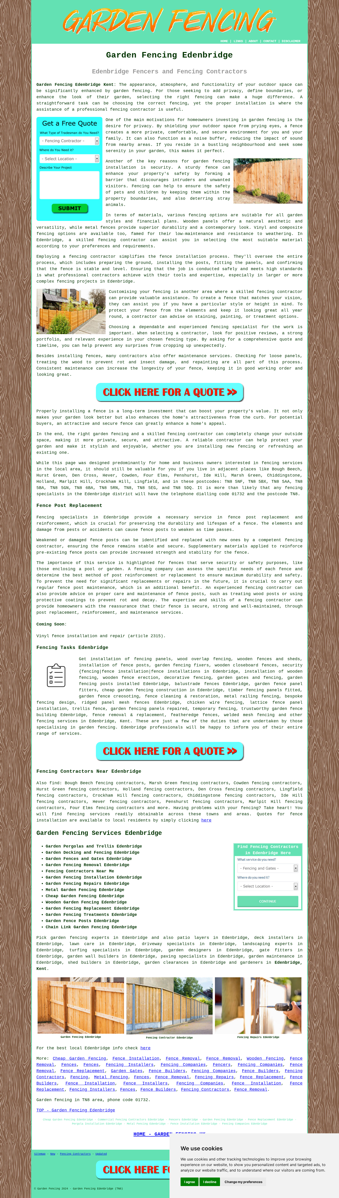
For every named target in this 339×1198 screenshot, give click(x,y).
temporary (204, 708)
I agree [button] (189, 1182)
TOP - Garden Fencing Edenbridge (75, 1110)
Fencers (222, 1064)
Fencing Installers (130, 1064)
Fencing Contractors (205, 1089)
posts (106, 684)
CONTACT (269, 41)
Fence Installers (145, 1083)
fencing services (57, 721)
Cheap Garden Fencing (79, 1058)
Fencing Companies (183, 1064)
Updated (101, 1154)
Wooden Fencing (265, 1058)
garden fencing (173, 665)
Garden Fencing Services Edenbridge (99, 833)
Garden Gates (127, 1071)
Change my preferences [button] (243, 1182)
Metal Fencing (111, 1077)
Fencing (79, 1077)
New (52, 1154)
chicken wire (203, 702)
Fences (69, 1064)
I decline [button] (209, 1182)
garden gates (233, 677)
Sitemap (39, 1154)
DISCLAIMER (291, 41)
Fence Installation (136, 1058)
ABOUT (253, 41)
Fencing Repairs (214, 1077)
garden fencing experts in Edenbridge (99, 937)
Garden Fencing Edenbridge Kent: (76, 84)
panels (274, 690)
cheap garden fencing (127, 690)
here (206, 820)
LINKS (238, 41)
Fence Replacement (82, 1071)
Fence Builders (167, 1071)
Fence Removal (183, 1058)
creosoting (126, 696)
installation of (98, 665)
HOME (224, 41)
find (54, 783)
